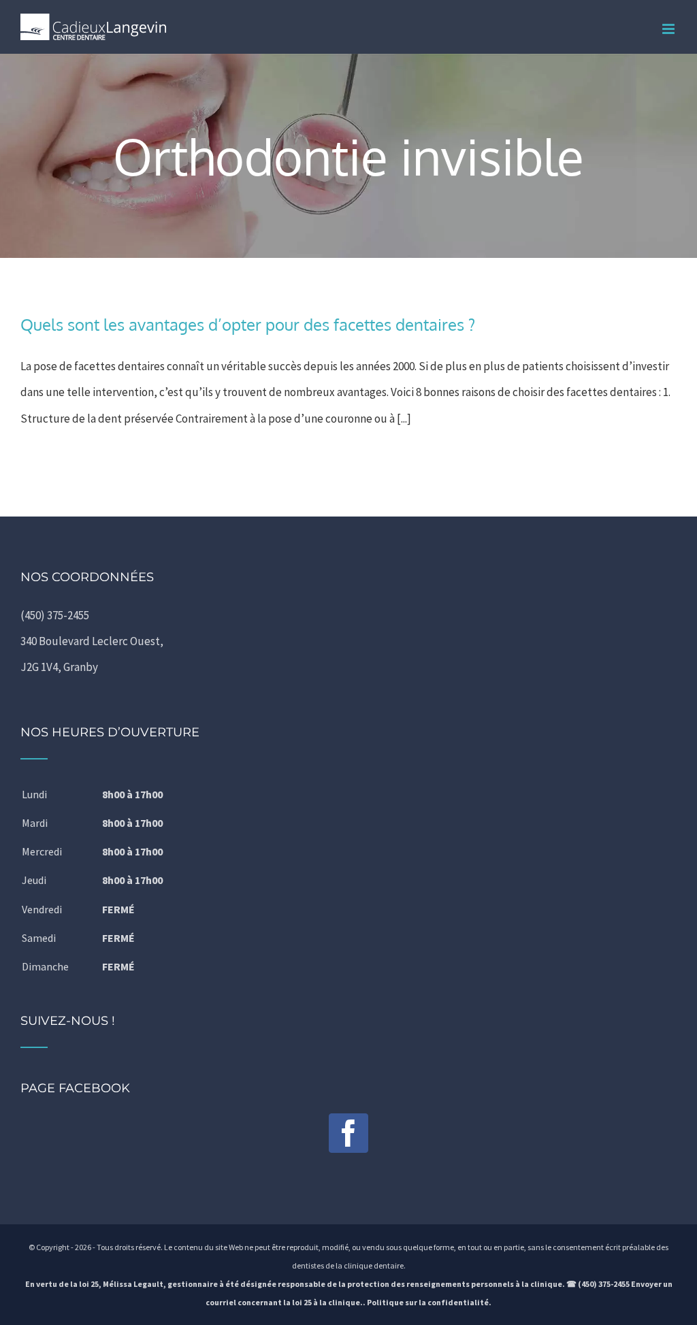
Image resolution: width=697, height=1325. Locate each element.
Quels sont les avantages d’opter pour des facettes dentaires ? (247, 324)
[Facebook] (348, 1133)
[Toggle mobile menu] (669, 29)
